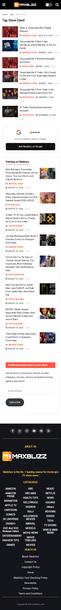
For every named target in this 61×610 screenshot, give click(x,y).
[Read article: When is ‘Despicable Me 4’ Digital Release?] (10, 32)
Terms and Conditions (30, 593)
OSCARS (50, 502)
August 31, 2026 (15, 188)
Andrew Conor (29, 35)
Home (5, 14)
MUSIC (50, 488)
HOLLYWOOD (30, 502)
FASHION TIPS (11, 540)
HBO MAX (30, 493)
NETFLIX (50, 493)
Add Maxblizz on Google (31, 146)
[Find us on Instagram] (26, 430)
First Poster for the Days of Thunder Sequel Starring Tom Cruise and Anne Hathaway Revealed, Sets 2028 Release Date (20, 264)
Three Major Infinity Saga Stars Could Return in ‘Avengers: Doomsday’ (21, 337)
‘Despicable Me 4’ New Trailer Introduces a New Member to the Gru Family (38, 45)
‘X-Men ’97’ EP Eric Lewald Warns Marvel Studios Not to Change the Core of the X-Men (22, 218)
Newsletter (30, 582)
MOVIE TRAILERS (30, 539)
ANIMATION (10, 500)
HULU (30, 511)
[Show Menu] (3, 4)
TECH (50, 520)
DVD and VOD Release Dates (11, 530)
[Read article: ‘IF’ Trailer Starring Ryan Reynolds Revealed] (10, 111)
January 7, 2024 (46, 97)
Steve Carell (21, 14)
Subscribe (14, 402)
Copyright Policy (31, 567)
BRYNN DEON (28, 97)
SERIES (50, 516)
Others (50, 506)
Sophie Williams (16, 299)
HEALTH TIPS (30, 497)
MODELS (30, 528)
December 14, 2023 (47, 115)
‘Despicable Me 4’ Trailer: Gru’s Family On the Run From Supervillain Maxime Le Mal (38, 75)
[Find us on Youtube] (34, 430)
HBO (30, 488)
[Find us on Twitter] (19, 431)
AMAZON (10, 488)
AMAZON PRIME (10, 495)
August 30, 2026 (15, 230)
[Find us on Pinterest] (41, 430)
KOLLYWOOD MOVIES (30, 518)
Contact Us (30, 561)
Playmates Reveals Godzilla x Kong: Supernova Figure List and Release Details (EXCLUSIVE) (21, 197)
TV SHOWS (50, 525)
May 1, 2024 (43, 66)
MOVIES (30, 544)
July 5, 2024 (47, 35)
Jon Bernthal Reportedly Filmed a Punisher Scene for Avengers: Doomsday (22, 239)
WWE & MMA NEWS (50, 531)
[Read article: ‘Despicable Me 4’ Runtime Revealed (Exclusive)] (10, 62)
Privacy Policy (30, 588)
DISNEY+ (11, 523)
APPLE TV (10, 505)
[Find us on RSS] (48, 430)
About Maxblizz (30, 556)
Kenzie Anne (28, 66)
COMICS (10, 514)
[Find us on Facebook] (12, 430)
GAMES (11, 544)
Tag (11, 14)
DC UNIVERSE (10, 519)
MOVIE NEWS (30, 532)
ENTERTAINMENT (12, 535)
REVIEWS (50, 511)
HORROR (31, 506)
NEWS (50, 497)
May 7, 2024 (46, 52)
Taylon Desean (15, 226)
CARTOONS (10, 509)
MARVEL (30, 523)
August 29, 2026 (15, 279)
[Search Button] (57, 4)
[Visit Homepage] (25, 4)
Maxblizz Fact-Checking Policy (31, 577)
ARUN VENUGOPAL (16, 275)
